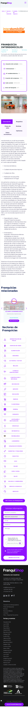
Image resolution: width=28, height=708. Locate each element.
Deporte (15, 389)
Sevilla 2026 (6, 636)
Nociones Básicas (7, 611)
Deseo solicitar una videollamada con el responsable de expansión (14, 539)
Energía (15, 399)
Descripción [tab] (7, 121)
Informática (15, 431)
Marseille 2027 (7, 652)
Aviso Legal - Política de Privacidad (14, 701)
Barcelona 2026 (7, 632)
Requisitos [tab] (19, 121)
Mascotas (15, 456)
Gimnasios (15, 414)
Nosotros (6, 601)
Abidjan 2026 (6, 644)
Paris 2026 (6, 626)
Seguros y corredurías (15, 481)
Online (15, 466)
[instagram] (9, 596)
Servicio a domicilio (15, 486)
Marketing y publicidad (15, 451)
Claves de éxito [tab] (8, 127)
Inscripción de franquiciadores (11, 605)
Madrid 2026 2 (7, 640)
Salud (15, 476)
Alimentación (15, 350)
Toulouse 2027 (7, 660)
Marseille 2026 (7, 622)
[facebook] (13, 596)
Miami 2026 (6, 648)
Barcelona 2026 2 (7, 642)
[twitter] (12, 596)
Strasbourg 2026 (7, 650)
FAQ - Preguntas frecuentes (10, 615)
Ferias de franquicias (8, 607)
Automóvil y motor (15, 360)
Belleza (15, 365)
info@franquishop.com (9, 587)
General (15, 409)
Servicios (15, 491)
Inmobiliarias (15, 436)
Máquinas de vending (15, 446)
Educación (15, 394)
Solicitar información (14, 704)
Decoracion (15, 384)
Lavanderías (15, 441)
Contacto (5, 613)
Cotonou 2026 (7, 646)
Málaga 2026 (6, 634)
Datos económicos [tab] (7, 133)
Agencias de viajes (15, 345)
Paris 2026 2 (6, 628)
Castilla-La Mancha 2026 (9, 664)
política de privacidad (12, 552)
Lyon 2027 (6, 654)
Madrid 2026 (6, 630)
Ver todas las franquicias (14, 500)
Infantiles (15, 426)
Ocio (15, 461)
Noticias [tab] (18, 126)
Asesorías (15, 355)
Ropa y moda (15, 471)
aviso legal (16, 551)
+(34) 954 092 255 (7, 589)
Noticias (5, 609)
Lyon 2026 (6, 624)
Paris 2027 (6, 656)
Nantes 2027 (6, 662)
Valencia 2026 (6, 638)
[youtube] (4, 596)
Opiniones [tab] (19, 131)
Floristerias (15, 404)
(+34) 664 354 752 (7, 591)
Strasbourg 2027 (7, 658)
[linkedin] (6, 596)
